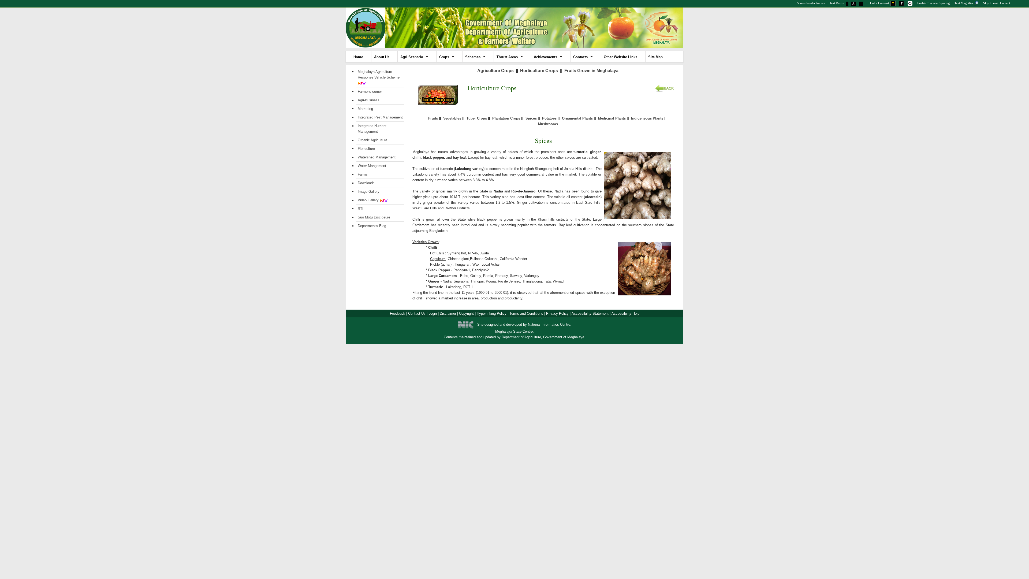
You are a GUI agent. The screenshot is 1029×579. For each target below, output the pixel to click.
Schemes (472, 57)
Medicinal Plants (612, 118)
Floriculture (366, 149)
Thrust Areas (507, 57)
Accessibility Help (625, 313)
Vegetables (452, 118)
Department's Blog (372, 226)
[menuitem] (811, 2)
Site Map (655, 57)
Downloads (366, 183)
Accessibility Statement (590, 313)
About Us (381, 57)
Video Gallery (368, 200)
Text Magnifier (964, 3)
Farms (363, 174)
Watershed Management (377, 157)
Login (432, 313)
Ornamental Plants (577, 118)
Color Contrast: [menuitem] (880, 3)
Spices (531, 118)
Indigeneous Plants (647, 118)
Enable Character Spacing (933, 3)
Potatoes (549, 118)
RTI (360, 209)
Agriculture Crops (495, 70)
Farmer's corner (370, 92)
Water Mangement (372, 166)
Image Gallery (368, 192)
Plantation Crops (506, 118)
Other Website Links (620, 57)
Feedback (397, 313)
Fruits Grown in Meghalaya (591, 70)
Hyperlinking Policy (491, 313)
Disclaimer (448, 313)
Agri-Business (368, 100)
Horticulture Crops (539, 70)
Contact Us (417, 313)
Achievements (545, 57)
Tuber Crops (477, 118)
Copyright (466, 313)
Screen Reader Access (811, 3)
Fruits (433, 118)
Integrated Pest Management (380, 117)
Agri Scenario (411, 57)
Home (358, 57)
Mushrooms (548, 124)
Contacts (580, 57)
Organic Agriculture (372, 140)
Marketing (365, 109)
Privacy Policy (557, 313)
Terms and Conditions (526, 313)
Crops (444, 57)
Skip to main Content (996, 3)
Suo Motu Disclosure (374, 217)
